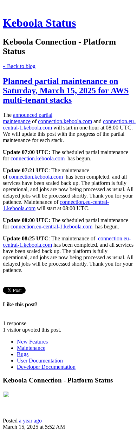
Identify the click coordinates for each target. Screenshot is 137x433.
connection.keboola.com (65, 121)
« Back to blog (19, 66)
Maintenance (31, 348)
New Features (32, 342)
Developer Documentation (46, 367)
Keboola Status (39, 22)
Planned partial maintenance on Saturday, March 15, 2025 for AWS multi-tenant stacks (66, 90)
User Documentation (40, 361)
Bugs (22, 354)
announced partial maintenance (27, 118)
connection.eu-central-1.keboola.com (51, 226)
